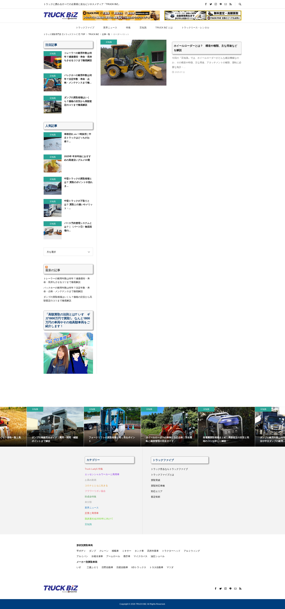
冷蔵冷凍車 (97, 556)
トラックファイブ (85, 27)
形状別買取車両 (85, 545)
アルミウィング (192, 550)
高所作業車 (153, 550)
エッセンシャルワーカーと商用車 (102, 474)
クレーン (104, 550)
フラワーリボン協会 (95, 491)
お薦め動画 (90, 480)
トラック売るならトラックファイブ (169, 469)
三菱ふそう (92, 567)
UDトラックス (138, 567)
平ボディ (81, 550)
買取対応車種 (158, 485)
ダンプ (92, 550)
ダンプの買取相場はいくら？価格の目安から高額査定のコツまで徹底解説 (68, 299)
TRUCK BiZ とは (164, 27)
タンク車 (139, 550)
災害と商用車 (92, 513)
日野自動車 (107, 567)
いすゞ (80, 567)
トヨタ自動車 (156, 567)
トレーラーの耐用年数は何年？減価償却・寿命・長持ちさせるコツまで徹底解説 (67, 280)
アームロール (113, 556)
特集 (128, 27)
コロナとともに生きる (96, 485)
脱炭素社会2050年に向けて (99, 518)
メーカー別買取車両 (87, 562)
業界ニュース (110, 27)
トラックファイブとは (162, 474)
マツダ (170, 567)
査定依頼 (155, 496)
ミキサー (126, 550)
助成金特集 (90, 496)
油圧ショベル (158, 556)
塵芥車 (126, 556)
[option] (28, 427)
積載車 (115, 550)
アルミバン (82, 556)
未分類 (88, 502)
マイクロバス (140, 556)
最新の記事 (52, 270)
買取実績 (155, 480)
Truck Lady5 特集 (94, 469)
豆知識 (143, 27)
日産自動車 (122, 567)
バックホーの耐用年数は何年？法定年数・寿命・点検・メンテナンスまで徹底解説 (67, 289)
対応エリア (156, 491)
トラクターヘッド (171, 550)
